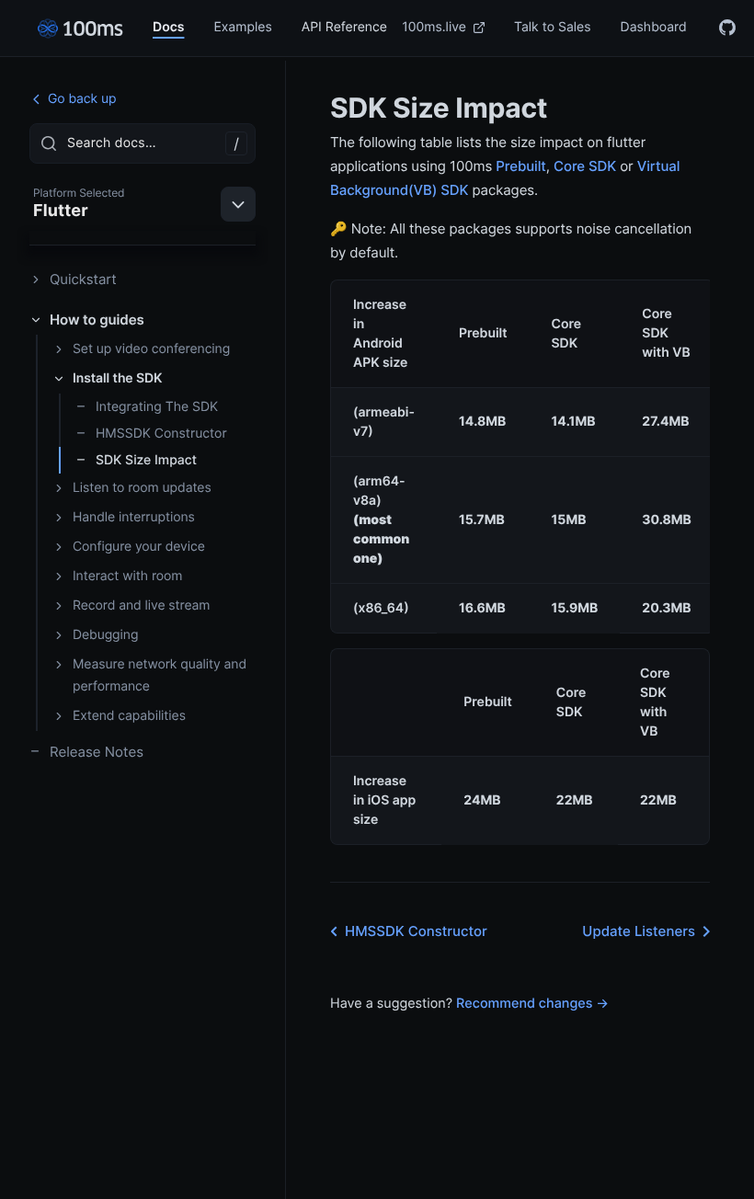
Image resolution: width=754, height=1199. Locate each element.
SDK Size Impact (146, 460)
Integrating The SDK (157, 407)
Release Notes (96, 751)
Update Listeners (638, 931)
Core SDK (585, 166)
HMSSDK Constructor (161, 433)
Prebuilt (521, 166)
